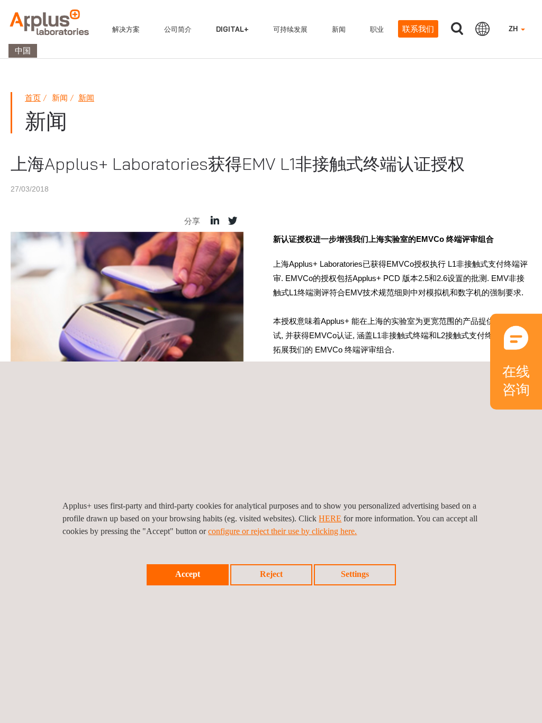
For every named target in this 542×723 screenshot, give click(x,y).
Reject (271, 574)
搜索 (457, 29)
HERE (330, 518)
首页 (33, 98)
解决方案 (126, 29)
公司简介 (178, 29)
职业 (377, 29)
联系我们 (418, 29)
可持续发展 (290, 29)
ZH (514, 29)
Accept (187, 574)
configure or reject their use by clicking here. (282, 531)
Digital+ (232, 29)
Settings (355, 574)
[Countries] (482, 28)
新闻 (339, 29)
